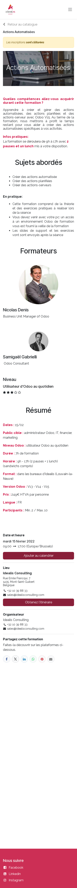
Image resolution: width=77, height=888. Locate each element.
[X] (15, 659)
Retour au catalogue (22, 24)
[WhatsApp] (33, 659)
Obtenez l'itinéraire (38, 602)
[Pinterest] (42, 659)
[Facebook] (6, 659)
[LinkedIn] (24, 659)
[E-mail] (50, 659)
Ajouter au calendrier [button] (39, 555)
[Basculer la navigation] (70, 10)
